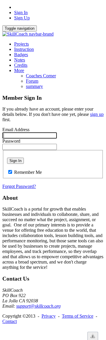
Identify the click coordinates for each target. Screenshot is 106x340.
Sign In (21, 12)
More (19, 70)
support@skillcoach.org (38, 306)
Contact (9, 321)
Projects (21, 43)
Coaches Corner (41, 75)
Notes (19, 59)
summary (34, 86)
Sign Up (22, 17)
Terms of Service (77, 316)
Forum (32, 81)
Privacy (49, 316)
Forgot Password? (19, 186)
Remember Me (28, 172)
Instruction (24, 49)
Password (11, 141)
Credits (20, 65)
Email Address (15, 129)
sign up (97, 114)
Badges (21, 54)
